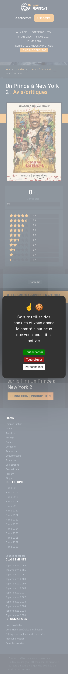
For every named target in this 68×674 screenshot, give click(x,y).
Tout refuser (34, 359)
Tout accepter (34, 352)
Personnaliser (34, 367)
